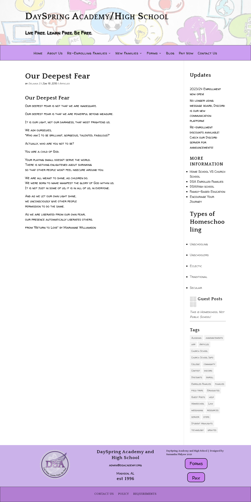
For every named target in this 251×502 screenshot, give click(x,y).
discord (208, 370)
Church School (199, 351)
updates (212, 430)
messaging (197, 410)
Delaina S (34, 83)
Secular (196, 288)
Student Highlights (202, 423)
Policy (123, 493)
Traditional (198, 277)
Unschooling (199, 244)
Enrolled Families (201, 384)
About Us (55, 53)
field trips (197, 390)
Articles (64, 83)
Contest (195, 370)
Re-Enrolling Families (87, 53)
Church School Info (202, 357)
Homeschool (197, 403)
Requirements (144, 493)
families (219, 384)
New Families (126, 53)
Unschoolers (199, 255)
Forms (152, 53)
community (209, 364)
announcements (214, 338)
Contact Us (207, 53)
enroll (209, 377)
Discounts (196, 377)
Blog (170, 53)
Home (38, 53)
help (211, 397)
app (193, 344)
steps (206, 417)
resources (212, 410)
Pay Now (186, 53)
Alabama (196, 338)
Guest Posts (198, 397)
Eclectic (196, 266)
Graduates (213, 390)
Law (210, 403)
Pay (196, 478)
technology (197, 430)
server (195, 417)
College (195, 364)
